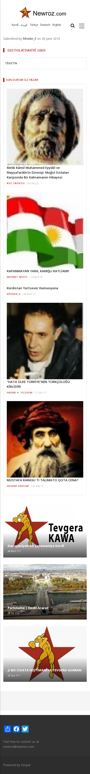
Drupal (25, 765)
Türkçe (34, 25)
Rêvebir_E (29, 38)
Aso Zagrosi (16, 183)
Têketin (11, 63)
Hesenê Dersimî (18, 486)
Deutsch (45, 25)
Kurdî (15, 25)
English (56, 25)
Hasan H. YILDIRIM (20, 392)
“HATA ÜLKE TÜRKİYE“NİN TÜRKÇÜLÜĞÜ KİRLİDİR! (38, 384)
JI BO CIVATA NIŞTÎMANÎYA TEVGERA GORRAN (44, 670)
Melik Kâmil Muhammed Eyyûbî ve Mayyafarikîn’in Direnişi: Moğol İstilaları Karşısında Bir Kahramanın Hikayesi (38, 172)
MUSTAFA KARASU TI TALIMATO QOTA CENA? (42, 480)
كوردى (24, 25)
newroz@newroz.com (18, 747)
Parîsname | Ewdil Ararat (28, 608)
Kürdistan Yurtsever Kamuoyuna (32, 288)
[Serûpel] (42, 12)
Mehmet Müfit (17, 277)
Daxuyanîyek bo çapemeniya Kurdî (36, 546)
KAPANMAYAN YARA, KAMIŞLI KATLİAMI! (38, 271)
